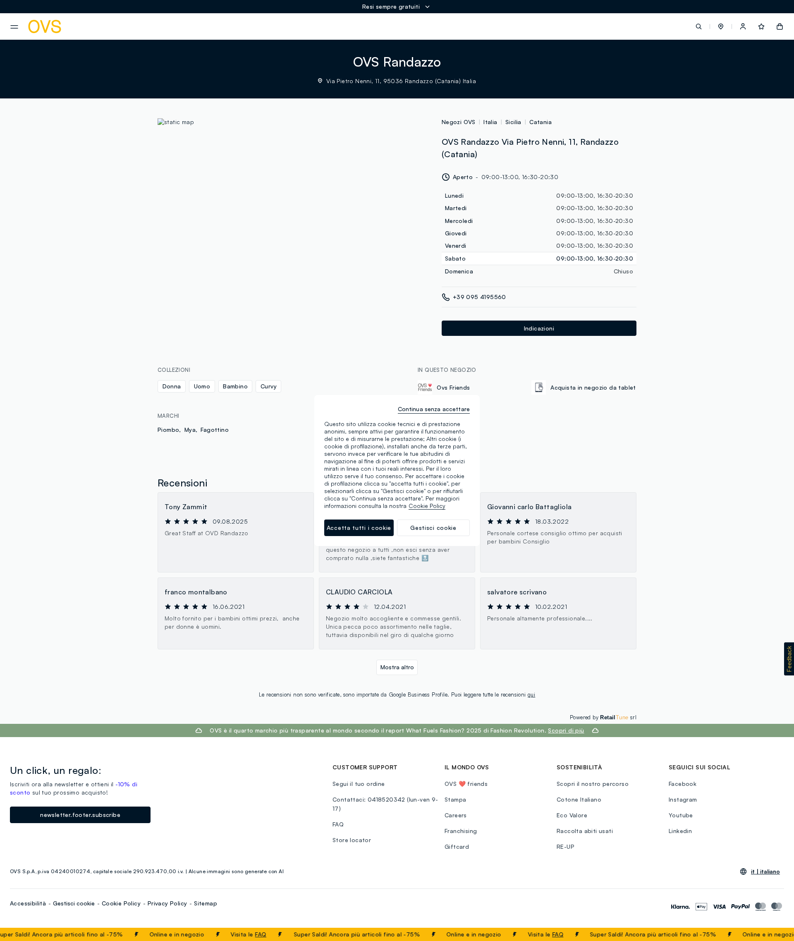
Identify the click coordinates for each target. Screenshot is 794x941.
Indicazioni (539, 328)
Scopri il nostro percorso (593, 783)
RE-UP (565, 846)
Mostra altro (397, 666)
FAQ (249, 934)
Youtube (681, 815)
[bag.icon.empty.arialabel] (779, 26)
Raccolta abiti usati (585, 830)
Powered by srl (603, 717)
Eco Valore (572, 815)
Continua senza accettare (434, 408)
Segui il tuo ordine (358, 783)
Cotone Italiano (579, 799)
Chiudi (772, 934)
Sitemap (205, 903)
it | (765, 871)
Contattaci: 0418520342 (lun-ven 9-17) (385, 804)
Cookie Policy (121, 903)
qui (531, 694)
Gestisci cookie (74, 903)
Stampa (455, 799)
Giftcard (457, 846)
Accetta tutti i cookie (359, 527)
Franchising (461, 830)
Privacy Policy (167, 903)
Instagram (683, 799)
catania (540, 121)
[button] (721, 26)
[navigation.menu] (14, 27)
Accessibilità (28, 903)
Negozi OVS (459, 121)
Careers (456, 815)
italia (490, 121)
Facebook (682, 783)
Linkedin (680, 830)
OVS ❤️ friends (466, 783)
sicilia (513, 121)
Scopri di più (566, 730)
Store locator (351, 839)
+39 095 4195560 (479, 296)
